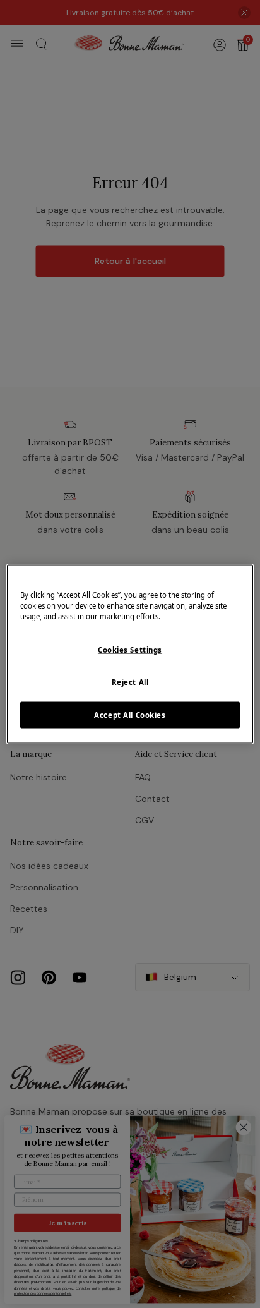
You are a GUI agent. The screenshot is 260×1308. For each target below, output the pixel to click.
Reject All (130, 682)
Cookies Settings (130, 650)
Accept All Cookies (129, 715)
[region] (129, 654)
